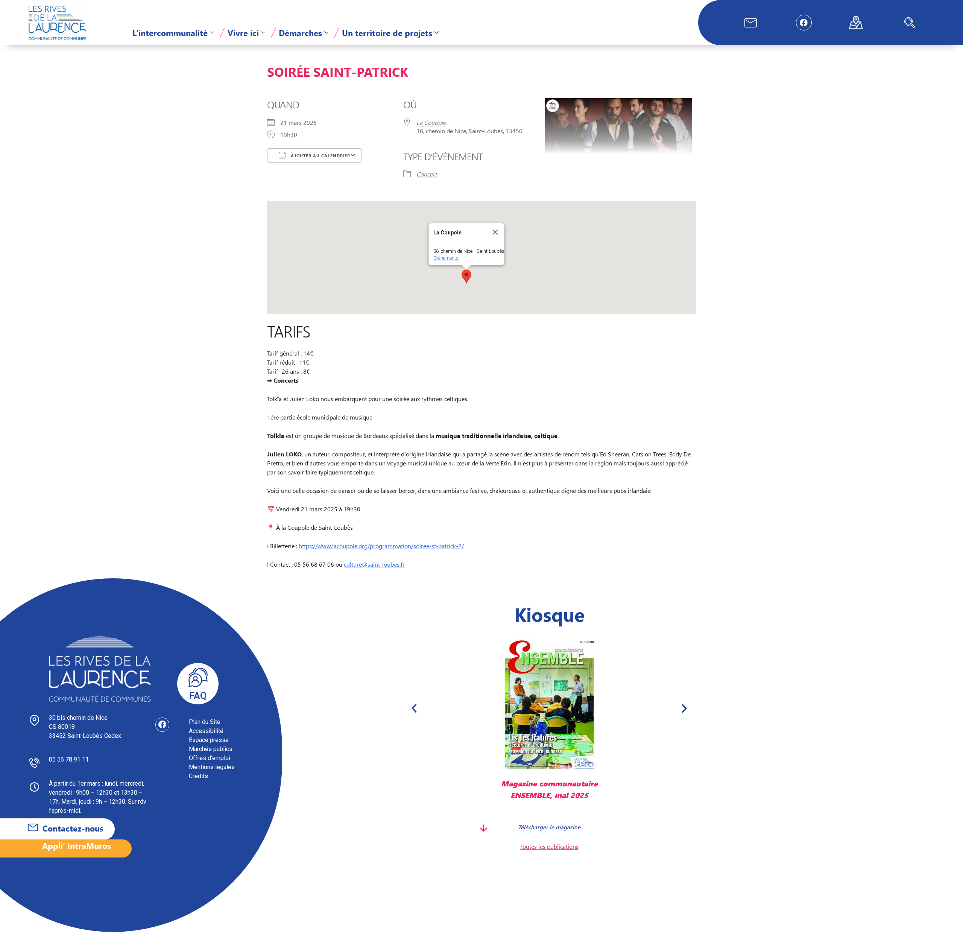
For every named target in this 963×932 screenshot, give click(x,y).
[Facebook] (804, 22)
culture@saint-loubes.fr (374, 564)
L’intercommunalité (170, 32)
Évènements (446, 258)
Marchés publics (210, 749)
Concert (426, 174)
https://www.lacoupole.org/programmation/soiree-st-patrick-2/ (381, 546)
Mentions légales (212, 767)
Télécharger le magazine (549, 826)
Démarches (300, 32)
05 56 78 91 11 (69, 759)
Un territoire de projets (387, 32)
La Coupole (431, 122)
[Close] (495, 232)
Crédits (198, 776)
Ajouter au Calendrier (319, 155)
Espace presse (209, 739)
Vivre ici (243, 32)
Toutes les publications (549, 846)
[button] (909, 22)
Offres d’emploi (209, 758)
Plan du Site (204, 721)
